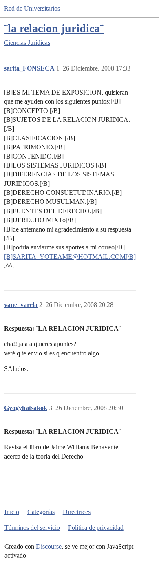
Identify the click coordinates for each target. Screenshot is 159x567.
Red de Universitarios (32, 8)
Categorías (41, 511)
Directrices (77, 511)
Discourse (49, 546)
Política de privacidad (96, 527)
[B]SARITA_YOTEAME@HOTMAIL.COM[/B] (70, 256)
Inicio (11, 511)
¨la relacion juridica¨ (54, 28)
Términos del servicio (32, 527)
